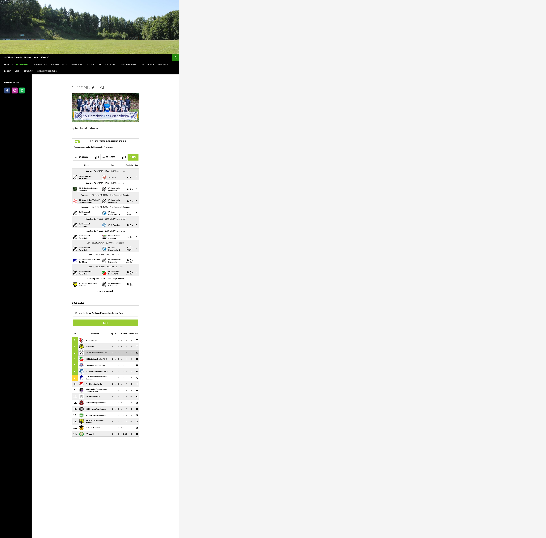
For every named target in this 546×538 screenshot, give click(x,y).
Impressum (28, 71)
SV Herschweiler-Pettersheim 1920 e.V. (26, 57)
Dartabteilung (77, 64)
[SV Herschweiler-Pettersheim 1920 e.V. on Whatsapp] (22, 90)
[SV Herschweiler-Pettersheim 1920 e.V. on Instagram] (15, 90)
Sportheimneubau (128, 64)
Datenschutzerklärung (47, 71)
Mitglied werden (147, 64)
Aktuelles (8, 64)
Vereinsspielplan (94, 64)
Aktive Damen (39, 64)
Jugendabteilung (58, 64)
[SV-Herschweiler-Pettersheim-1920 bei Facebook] (7, 90)
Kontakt (7, 71)
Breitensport (110, 64)
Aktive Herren (22, 64)
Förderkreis (163, 64)
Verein (17, 71)
